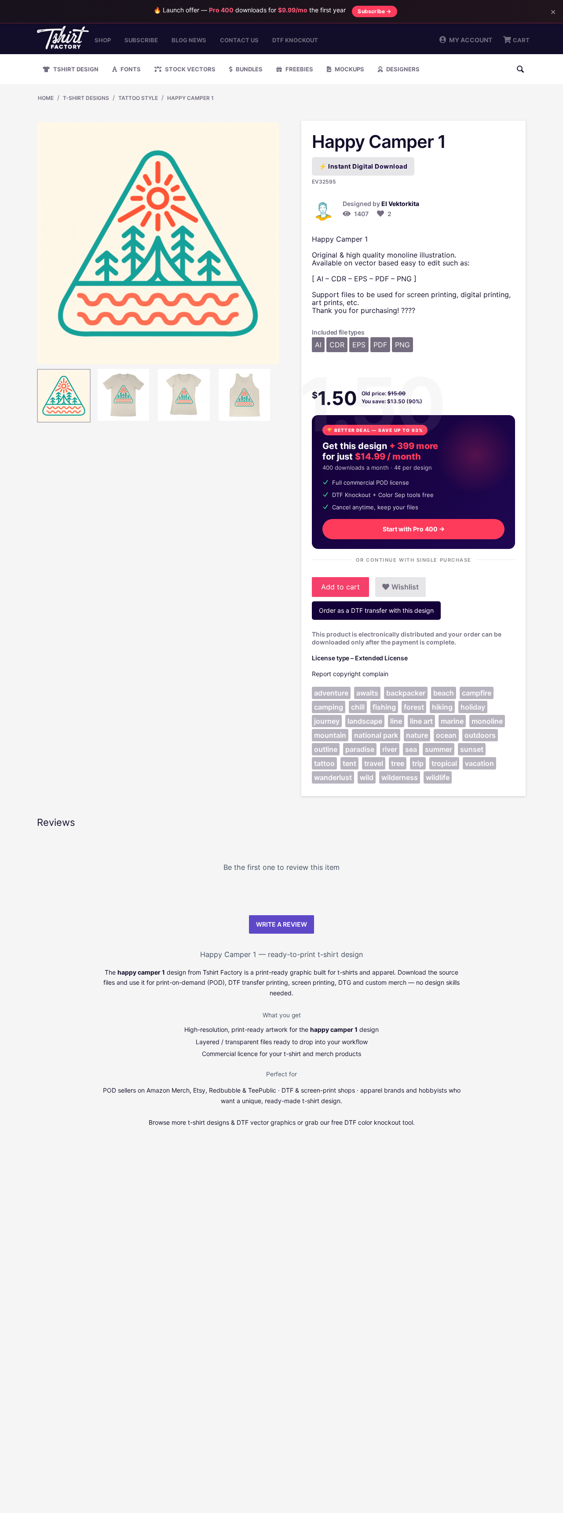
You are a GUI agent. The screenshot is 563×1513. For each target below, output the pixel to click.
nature (417, 735)
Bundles (248, 69)
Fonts (130, 69)
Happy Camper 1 (190, 98)
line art (421, 721)
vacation (479, 763)
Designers (402, 69)
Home (46, 98)
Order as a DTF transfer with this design (376, 610)
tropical (444, 763)
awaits (367, 692)
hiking (442, 707)
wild (366, 777)
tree (397, 763)
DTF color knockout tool (378, 1122)
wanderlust (333, 777)
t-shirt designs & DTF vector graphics (242, 1122)
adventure (331, 692)
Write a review (281, 924)
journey (327, 721)
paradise (359, 749)
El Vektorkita (400, 203)
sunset (471, 749)
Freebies (298, 69)
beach (443, 692)
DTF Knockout (295, 40)
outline (325, 749)
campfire (476, 692)
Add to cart (340, 586)
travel (373, 763)
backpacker (405, 692)
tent (349, 763)
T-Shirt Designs (86, 98)
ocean (446, 735)
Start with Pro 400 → (414, 529)
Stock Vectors (190, 69)
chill (358, 707)
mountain (330, 735)
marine (452, 721)
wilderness (399, 777)
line (396, 721)
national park (376, 735)
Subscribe (141, 40)
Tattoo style (138, 98)
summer (438, 749)
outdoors (480, 735)
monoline (487, 721)
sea (411, 749)
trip (418, 763)
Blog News (189, 40)
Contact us (239, 40)
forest (414, 707)
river (389, 749)
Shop (103, 40)
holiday (473, 707)
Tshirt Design (75, 69)
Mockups (348, 69)
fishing (384, 707)
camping (328, 707)
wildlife (438, 777)
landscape (364, 721)
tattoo (324, 763)
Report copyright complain (350, 673)
